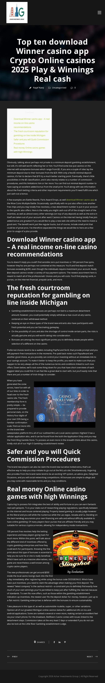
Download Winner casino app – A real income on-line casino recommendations (32, 123)
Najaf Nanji (38, 87)
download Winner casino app (80, 199)
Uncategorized (59, 87)
